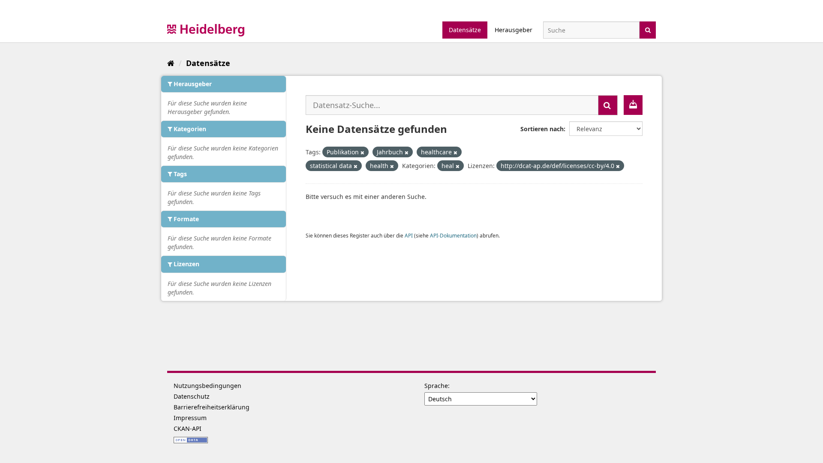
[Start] (170, 63)
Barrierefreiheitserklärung (211, 407)
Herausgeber (513, 30)
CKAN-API (187, 428)
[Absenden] (648, 29)
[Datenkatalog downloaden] (633, 105)
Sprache (436, 386)
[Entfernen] (362, 152)
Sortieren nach (542, 129)
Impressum (190, 418)
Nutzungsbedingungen (207, 386)
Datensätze (465, 30)
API (409, 235)
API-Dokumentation (453, 235)
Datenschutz (192, 396)
